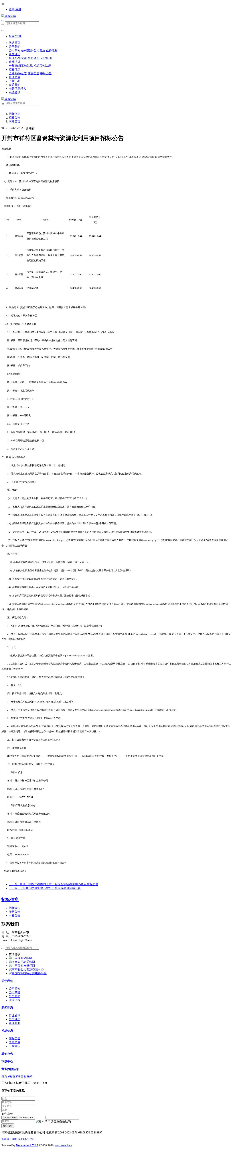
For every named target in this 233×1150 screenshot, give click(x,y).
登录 (12, 9)
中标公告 (14, 915)
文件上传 (7, 1113)
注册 (18, 9)
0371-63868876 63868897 (16, 1076)
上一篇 (53, 884)
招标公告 (14, 117)
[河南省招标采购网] (22, 961)
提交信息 (7, 1125)
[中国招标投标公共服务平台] (28, 973)
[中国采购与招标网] (22, 965)
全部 (12, 58)
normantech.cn (63, 1145)
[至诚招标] (116, 16)
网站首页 (14, 42)
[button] (53, 1121)
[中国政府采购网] (20, 958)
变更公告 (14, 911)
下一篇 (45, 888)
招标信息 (14, 113)
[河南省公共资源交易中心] (26, 969)
